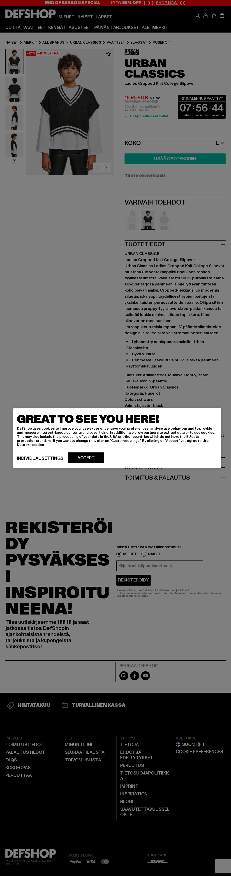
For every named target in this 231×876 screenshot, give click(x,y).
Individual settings (40, 458)
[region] (117, 438)
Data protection (30, 444)
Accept (86, 458)
